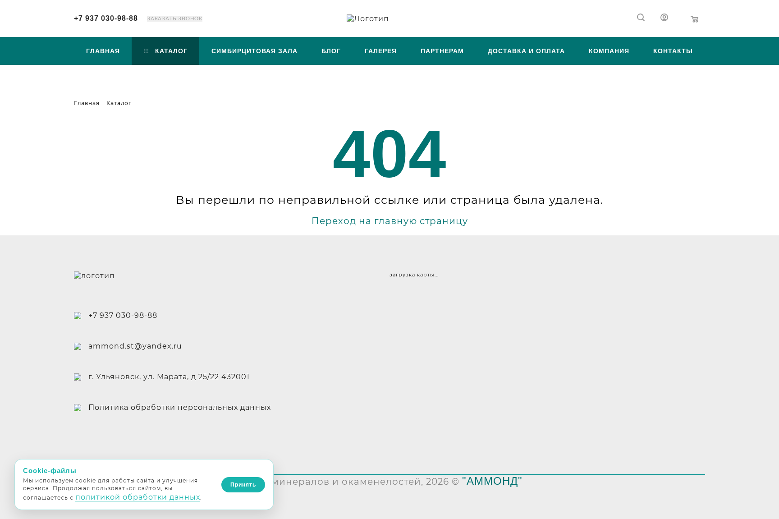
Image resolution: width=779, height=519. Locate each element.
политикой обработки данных (137, 497)
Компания (609, 51)
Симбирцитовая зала (254, 51)
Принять (243, 485)
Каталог (171, 51)
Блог (331, 51)
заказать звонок (174, 19)
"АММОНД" (492, 481)
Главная (103, 51)
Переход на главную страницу (390, 221)
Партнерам (442, 51)
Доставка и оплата (526, 51)
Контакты (673, 51)
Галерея (381, 51)
